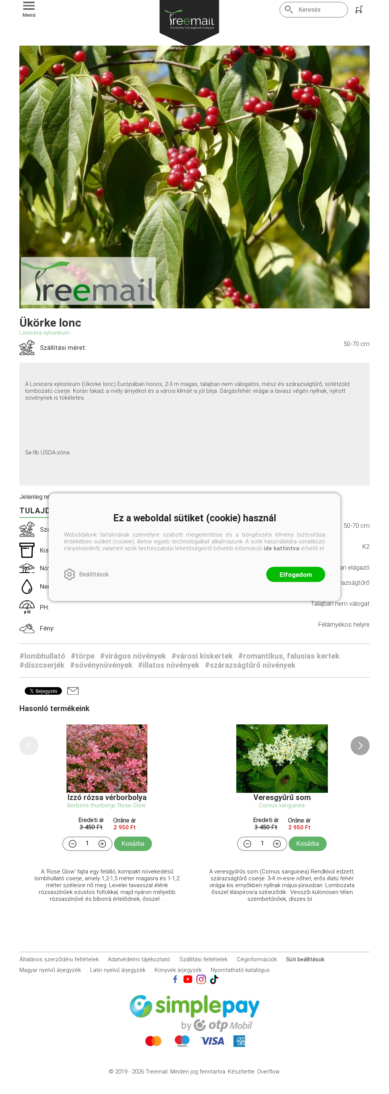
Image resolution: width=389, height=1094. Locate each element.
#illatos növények (168, 665)
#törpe (83, 656)
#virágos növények (133, 656)
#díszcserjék (42, 665)
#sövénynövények (101, 665)
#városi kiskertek (202, 656)
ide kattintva (281, 548)
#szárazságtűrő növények (250, 665)
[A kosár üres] (359, 9)
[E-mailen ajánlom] (73, 691)
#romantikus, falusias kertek (289, 656)
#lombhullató (42, 656)
